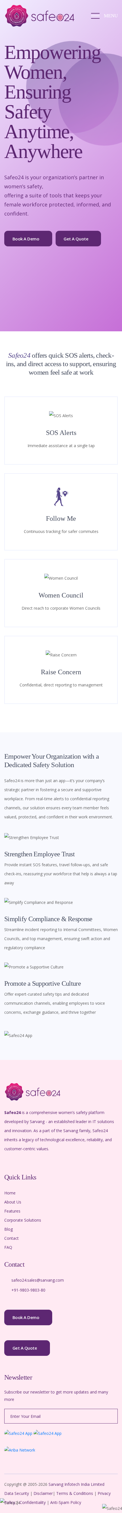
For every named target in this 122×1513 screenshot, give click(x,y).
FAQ (8, 1247)
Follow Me (61, 518)
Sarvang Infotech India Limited (76, 1484)
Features (12, 1211)
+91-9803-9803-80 (28, 1290)
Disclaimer (43, 1493)
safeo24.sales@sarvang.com (37, 1280)
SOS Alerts (61, 432)
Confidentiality (33, 1502)
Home (10, 1193)
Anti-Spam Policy (65, 1502)
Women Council (61, 595)
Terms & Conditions (74, 1493)
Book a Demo (25, 239)
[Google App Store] (18, 1432)
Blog (8, 1229)
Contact (11, 1238)
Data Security (17, 1493)
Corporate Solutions (22, 1220)
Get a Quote (76, 239)
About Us (12, 1202)
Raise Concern (61, 672)
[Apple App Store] (47, 1432)
